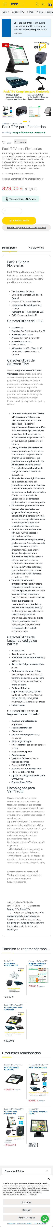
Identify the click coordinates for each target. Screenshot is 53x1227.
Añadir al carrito (21, 220)
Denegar (26, 1210)
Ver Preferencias (26, 1217)
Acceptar (26, 1202)
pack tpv (36, 919)
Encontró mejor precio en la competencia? (26, 227)
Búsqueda (37, 4)
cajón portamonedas (34, 912)
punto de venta (28, 923)
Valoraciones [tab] (36, 247)
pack (16, 919)
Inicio (4, 12)
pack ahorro (25, 919)
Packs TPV (17, 123)
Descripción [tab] (9, 247)
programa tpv (13, 923)
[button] (48, 1178)
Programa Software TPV (38, 961)
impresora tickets (15, 916)
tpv (16, 929)
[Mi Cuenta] (43, 4)
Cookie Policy (11, 1223)
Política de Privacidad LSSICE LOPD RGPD (31, 1223)
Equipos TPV (18, 12)
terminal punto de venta (22, 926)
